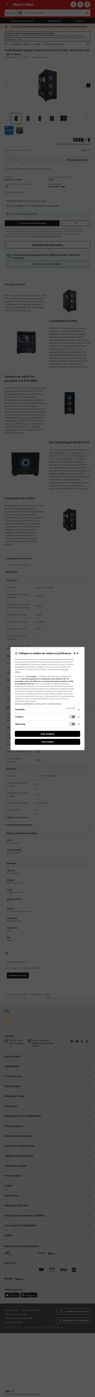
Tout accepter (47, 733)
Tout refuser (47, 741)
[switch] (72, 716)
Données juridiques (54, 704)
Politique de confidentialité (24, 704)
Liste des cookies (40, 704)
